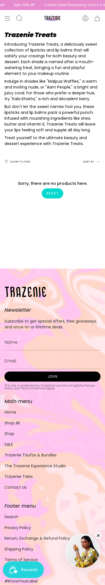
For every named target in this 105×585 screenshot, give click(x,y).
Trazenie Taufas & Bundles (30, 455)
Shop (9, 433)
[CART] (97, 18)
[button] (19, 18)
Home (10, 412)
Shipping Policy (18, 549)
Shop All (12, 423)
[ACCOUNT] (85, 18)
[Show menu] (7, 18)
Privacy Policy (17, 527)
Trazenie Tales (18, 476)
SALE (8, 444)
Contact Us (15, 487)
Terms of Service (33, 388)
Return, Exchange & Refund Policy (37, 538)
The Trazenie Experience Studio (35, 466)
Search (11, 517)
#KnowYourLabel (21, 581)
